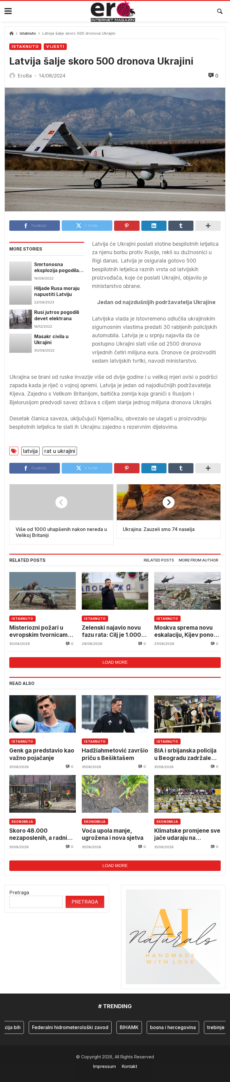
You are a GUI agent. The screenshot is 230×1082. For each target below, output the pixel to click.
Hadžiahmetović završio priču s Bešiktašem (115, 754)
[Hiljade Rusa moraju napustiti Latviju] (20, 295)
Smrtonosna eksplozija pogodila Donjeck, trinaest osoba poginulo (56, 268)
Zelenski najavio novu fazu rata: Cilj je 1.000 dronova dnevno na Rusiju (111, 631)
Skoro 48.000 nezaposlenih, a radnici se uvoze (40, 834)
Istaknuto (28, 33)
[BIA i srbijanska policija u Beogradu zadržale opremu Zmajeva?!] (187, 713)
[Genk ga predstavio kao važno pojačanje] (42, 713)
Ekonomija (22, 821)
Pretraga (19, 892)
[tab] (158, 560)
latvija (30, 451)
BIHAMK (120, 1027)
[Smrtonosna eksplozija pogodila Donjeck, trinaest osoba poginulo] (20, 271)
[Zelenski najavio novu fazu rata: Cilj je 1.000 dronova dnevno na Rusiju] (115, 590)
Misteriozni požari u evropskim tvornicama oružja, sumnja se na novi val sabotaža (40, 631)
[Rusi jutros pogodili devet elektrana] (20, 319)
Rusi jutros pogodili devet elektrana (56, 315)
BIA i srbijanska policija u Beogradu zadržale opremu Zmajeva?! (185, 754)
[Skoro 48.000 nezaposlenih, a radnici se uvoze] (42, 794)
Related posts (159, 560)
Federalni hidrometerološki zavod (61, 1027)
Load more (115, 662)
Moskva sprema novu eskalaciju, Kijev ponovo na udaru (187, 631)
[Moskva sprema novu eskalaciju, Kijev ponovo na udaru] (187, 590)
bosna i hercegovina (164, 1027)
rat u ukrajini (59, 451)
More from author (198, 560)
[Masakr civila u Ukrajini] (20, 343)
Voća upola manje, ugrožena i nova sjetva (112, 834)
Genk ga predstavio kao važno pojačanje (41, 754)
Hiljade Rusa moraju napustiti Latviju (57, 291)
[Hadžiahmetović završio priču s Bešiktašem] (115, 713)
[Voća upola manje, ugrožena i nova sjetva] (115, 794)
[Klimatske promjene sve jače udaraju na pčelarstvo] (187, 794)
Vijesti (55, 46)
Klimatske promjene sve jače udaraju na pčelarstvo (187, 834)
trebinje (207, 1027)
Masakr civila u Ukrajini (51, 339)
